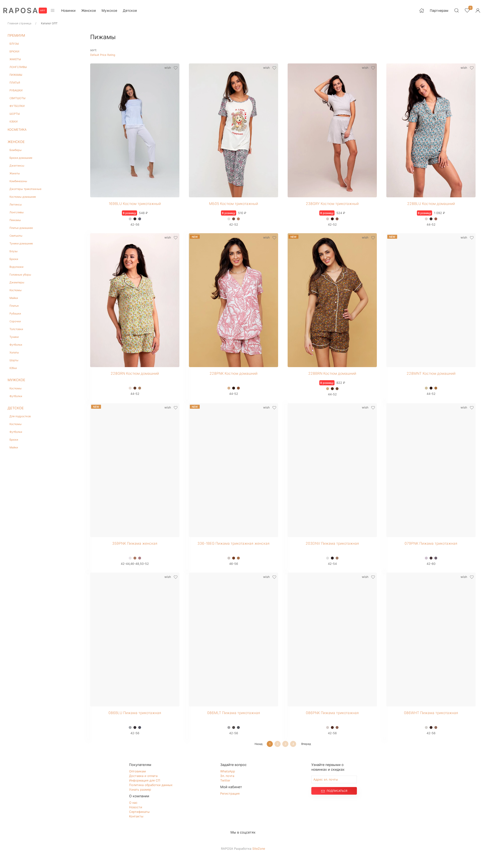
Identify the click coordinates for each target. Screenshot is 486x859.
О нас (133, 803)
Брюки (13, 259)
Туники (14, 336)
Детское (130, 11)
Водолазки (16, 266)
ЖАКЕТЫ (15, 59)
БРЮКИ (14, 51)
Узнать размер (140, 790)
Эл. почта (227, 776)
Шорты (13, 360)
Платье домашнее (21, 227)
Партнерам (439, 11)
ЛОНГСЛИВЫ (18, 67)
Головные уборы (20, 274)
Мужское (109, 11)
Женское (88, 11)
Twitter (225, 781)
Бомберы (15, 150)
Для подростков (20, 416)
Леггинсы (15, 204)
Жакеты (14, 173)
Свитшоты (15, 235)
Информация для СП (144, 781)
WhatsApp (227, 772)
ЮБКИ (13, 121)
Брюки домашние (20, 157)
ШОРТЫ (14, 113)
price (103, 54)
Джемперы (16, 282)
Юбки (13, 368)
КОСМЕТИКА (17, 129)
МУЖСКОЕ (16, 380)
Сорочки (15, 321)
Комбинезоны (18, 181)
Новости (135, 808)
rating (111, 54)
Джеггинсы (16, 165)
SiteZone (258, 849)
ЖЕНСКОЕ (16, 142)
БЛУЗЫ (14, 43)
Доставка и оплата (143, 776)
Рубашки (15, 313)
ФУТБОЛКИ (17, 105)
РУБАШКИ (16, 90)
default (94, 54)
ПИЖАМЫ (15, 74)
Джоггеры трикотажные (25, 188)
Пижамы (15, 220)
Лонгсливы (16, 212)
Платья (14, 305)
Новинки (68, 11)
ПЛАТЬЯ (14, 82)
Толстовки (16, 329)
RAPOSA (21, 10)
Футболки (15, 344)
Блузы (13, 251)
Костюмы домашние (22, 196)
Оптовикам (137, 772)
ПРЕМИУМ (16, 35)
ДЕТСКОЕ (16, 408)
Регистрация (230, 794)
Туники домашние (21, 243)
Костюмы (15, 290)
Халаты (14, 352)
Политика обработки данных (151, 785)
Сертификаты (139, 812)
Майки (13, 298)
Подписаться (337, 791)
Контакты (136, 817)
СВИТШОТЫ (17, 98)
